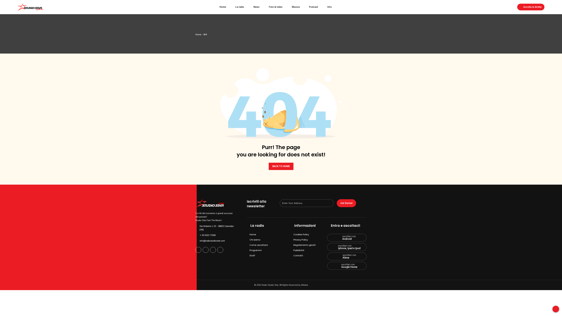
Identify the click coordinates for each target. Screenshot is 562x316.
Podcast (313, 7)
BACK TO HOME (281, 166)
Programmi (256, 250)
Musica (296, 7)
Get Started (346, 203)
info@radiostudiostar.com (212, 240)
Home (223, 7)
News (256, 7)
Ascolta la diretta (532, 7)
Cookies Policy (301, 234)
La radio (239, 7)
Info (329, 7)
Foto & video (275, 7)
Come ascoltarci (259, 245)
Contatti (298, 255)
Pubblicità (298, 250)
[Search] (513, 7)
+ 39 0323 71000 (208, 235)
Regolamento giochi (304, 245)
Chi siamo (255, 239)
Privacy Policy (300, 239)
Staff (252, 255)
